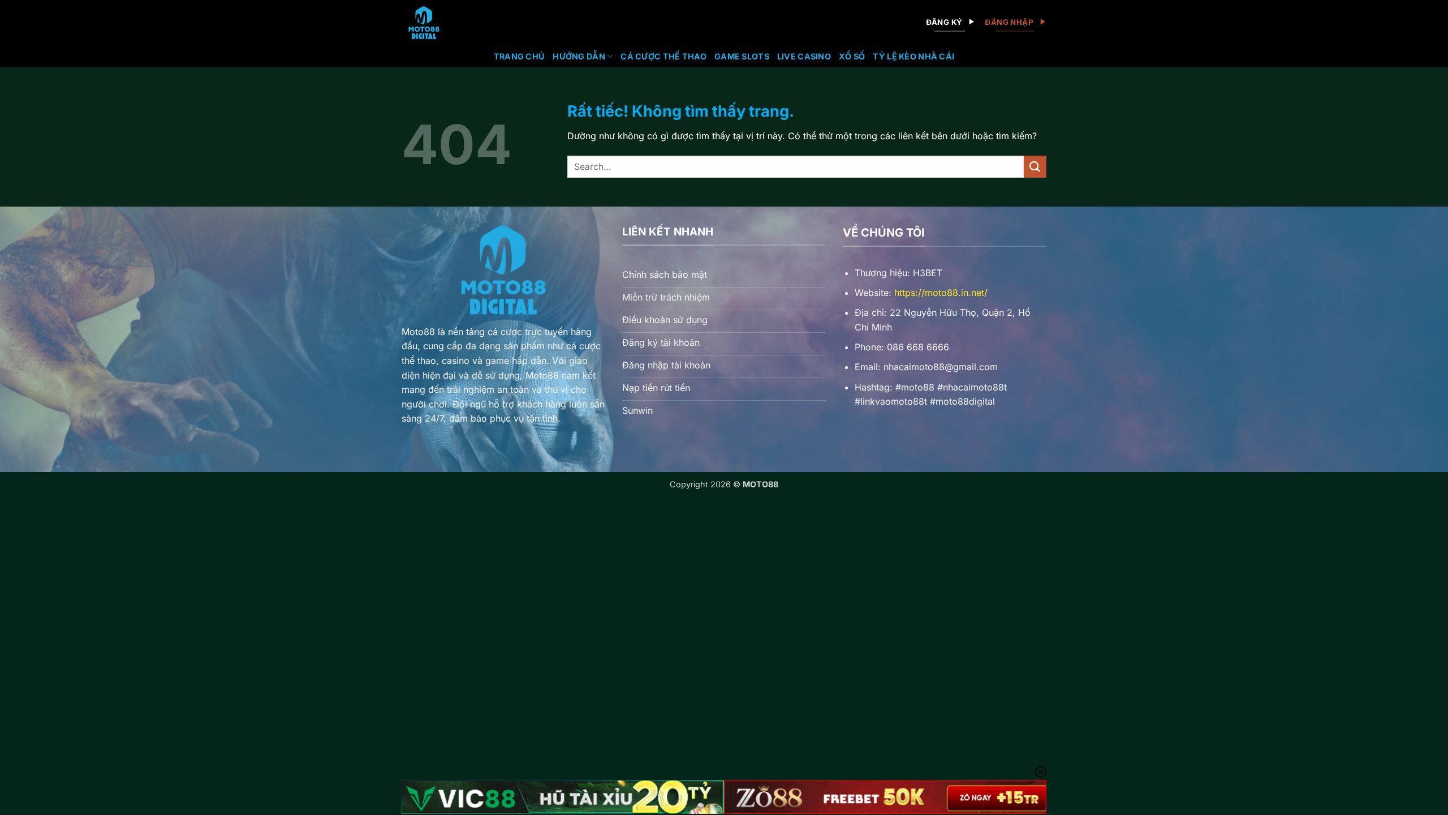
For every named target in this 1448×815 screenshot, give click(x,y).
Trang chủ (519, 56)
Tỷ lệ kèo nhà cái (913, 56)
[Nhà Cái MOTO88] (450, 22)
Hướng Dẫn (579, 56)
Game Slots (741, 56)
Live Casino (804, 56)
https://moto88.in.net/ (941, 292)
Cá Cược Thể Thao (663, 56)
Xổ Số (852, 56)
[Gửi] (1035, 167)
